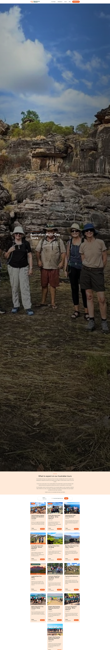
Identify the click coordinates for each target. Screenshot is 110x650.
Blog (69, 1)
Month (44, 497)
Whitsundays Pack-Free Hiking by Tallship (37, 607)
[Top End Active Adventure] (72, 569)
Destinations (60, 1)
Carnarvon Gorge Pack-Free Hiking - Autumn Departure (54, 578)
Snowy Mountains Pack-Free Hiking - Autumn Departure (37, 547)
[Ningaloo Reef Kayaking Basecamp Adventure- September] (55, 629)
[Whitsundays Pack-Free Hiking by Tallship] (38, 599)
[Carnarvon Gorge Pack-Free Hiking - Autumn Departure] (55, 569)
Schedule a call (76, 1)
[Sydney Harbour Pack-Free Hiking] (55, 538)
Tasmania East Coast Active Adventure (70, 516)
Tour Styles (53, 1)
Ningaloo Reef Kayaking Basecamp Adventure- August (54, 608)
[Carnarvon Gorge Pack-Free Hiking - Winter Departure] (72, 599)
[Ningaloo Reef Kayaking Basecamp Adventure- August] (55, 599)
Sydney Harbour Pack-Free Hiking (54, 546)
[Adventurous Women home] (35, 2)
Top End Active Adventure (71, 576)
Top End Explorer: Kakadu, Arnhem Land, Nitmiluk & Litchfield (37, 517)
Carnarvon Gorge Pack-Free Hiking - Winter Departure (71, 608)
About (65, 1)
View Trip (42, 559)
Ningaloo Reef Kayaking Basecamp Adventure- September (54, 638)
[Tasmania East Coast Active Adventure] (72, 508)
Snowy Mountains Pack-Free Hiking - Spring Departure (54, 517)
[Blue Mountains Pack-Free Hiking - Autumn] (72, 538)
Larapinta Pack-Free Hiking (36, 577)
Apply (66, 498)
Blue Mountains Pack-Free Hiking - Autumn (72, 546)
